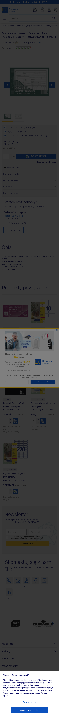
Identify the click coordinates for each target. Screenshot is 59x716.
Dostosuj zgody (29, 702)
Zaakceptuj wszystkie (29, 710)
